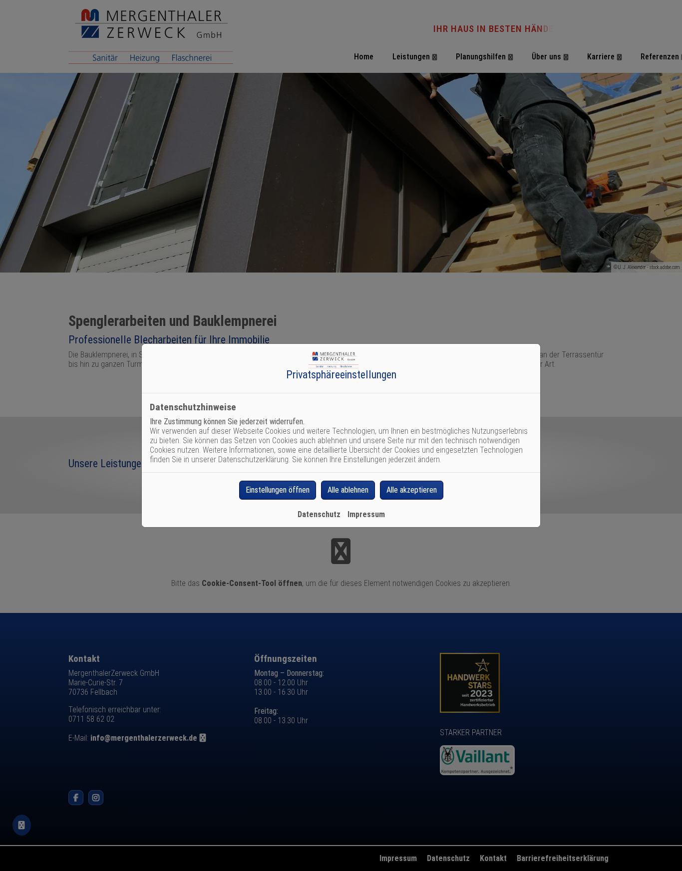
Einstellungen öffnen (278, 490)
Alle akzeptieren (411, 490)
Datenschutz (319, 514)
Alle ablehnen (348, 490)
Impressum (366, 514)
